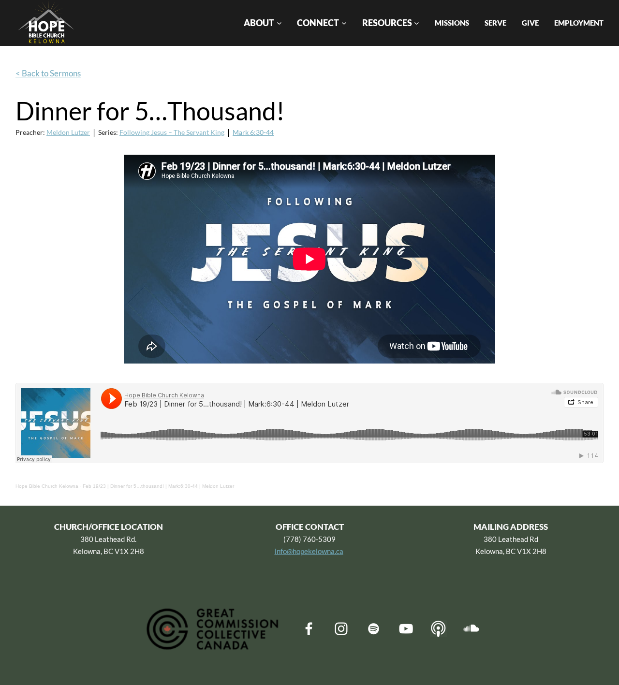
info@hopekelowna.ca (309, 551)
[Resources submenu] (416, 23)
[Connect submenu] (344, 23)
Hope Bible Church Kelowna (46, 486)
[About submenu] (279, 23)
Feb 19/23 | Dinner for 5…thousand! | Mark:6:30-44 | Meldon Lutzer (158, 486)
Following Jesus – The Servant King (171, 132)
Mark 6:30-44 (253, 132)
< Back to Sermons (48, 73)
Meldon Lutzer (68, 132)
